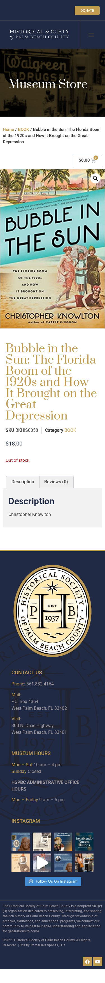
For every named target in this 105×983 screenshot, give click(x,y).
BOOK (23, 129)
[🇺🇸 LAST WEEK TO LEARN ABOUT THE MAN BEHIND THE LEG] (20, 842)
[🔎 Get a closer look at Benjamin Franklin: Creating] (63, 863)
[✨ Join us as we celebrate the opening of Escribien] (84, 842)
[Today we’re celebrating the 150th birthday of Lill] (20, 863)
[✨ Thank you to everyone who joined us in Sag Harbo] (84, 863)
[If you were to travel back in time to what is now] (42, 842)
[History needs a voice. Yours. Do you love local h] (63, 842)
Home (8, 129)
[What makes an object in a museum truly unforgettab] (42, 863)
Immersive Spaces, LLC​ (48, 945)
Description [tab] (22, 481)
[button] (91, 34)
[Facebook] (87, 961)
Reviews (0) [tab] (56, 481)
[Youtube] (97, 961)
